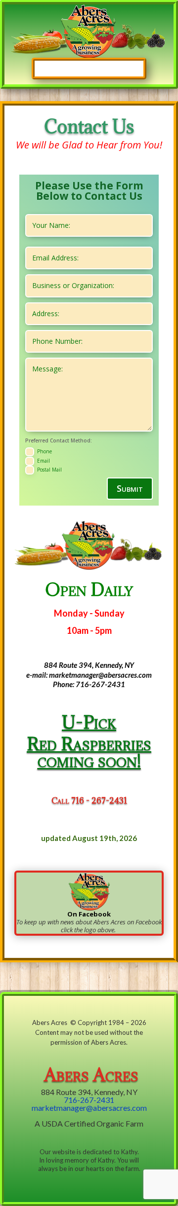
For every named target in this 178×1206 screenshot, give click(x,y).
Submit (130, 488)
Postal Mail (49, 469)
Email (43, 460)
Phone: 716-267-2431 (89, 684)
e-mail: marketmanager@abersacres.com (89, 674)
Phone (44, 451)
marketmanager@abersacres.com (89, 1107)
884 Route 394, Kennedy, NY (89, 664)
